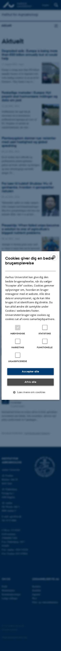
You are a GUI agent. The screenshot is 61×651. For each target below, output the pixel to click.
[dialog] (30, 325)
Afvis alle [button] (30, 382)
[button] (30, 392)
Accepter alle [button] (30, 371)
